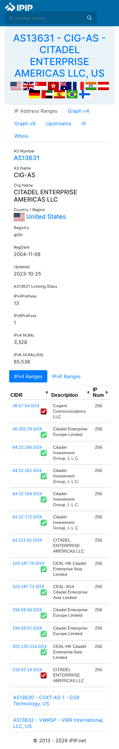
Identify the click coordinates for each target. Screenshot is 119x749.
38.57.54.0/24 (26, 405)
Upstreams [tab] (58, 123)
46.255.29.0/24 (27, 428)
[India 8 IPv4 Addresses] (90, 85)
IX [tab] (83, 123)
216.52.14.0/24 (27, 669)
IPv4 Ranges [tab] (28, 376)
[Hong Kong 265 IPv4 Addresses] (53, 85)
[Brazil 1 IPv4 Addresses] (72, 94)
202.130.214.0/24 (30, 646)
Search (89, 17)
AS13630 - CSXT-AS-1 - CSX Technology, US (46, 700)
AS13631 (26, 158)
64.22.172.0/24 (27, 516)
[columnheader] (29, 392)
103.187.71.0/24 (28, 586)
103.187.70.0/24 (28, 563)
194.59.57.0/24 (27, 628)
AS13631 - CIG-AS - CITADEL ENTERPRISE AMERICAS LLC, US (59, 55)
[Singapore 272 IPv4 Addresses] (40, 85)
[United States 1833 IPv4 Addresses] (15, 85)
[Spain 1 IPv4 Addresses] (59, 94)
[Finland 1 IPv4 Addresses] (84, 94)
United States (45, 216)
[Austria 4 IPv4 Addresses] (103, 85)
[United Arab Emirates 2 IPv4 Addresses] (46, 94)
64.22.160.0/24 (27, 447)
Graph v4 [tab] (78, 111)
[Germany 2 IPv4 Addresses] (34, 94)
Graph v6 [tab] (25, 123)
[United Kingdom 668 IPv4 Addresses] (28, 85)
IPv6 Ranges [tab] (66, 376)
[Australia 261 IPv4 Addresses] (65, 85)
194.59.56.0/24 (27, 609)
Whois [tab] (21, 136)
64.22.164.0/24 (27, 493)
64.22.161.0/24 (27, 470)
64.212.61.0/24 (27, 540)
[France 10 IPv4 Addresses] (78, 85)
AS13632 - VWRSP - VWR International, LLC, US (58, 723)
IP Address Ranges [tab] (35, 111)
